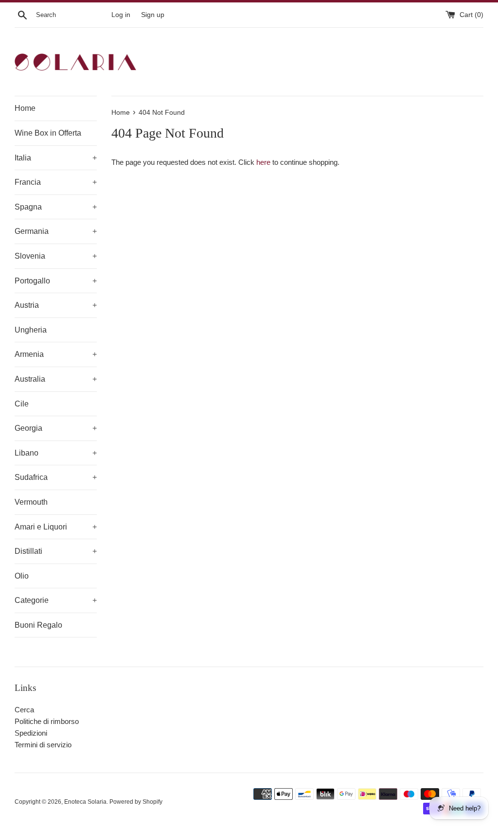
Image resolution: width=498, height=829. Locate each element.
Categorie (56, 600)
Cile (22, 404)
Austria (56, 305)
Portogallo (56, 281)
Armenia (56, 354)
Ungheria (31, 330)
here (263, 162)
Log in (120, 14)
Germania (56, 231)
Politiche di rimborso (47, 721)
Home (25, 108)
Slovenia (56, 256)
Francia (56, 182)
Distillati (56, 551)
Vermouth (31, 502)
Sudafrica (56, 477)
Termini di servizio (43, 745)
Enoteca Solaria (85, 801)
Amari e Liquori (56, 527)
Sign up (152, 14)
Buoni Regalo (38, 625)
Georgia (56, 428)
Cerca (24, 710)
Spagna (56, 207)
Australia (56, 379)
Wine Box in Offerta (48, 133)
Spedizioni (31, 733)
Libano (56, 453)
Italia (56, 158)
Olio (22, 576)
